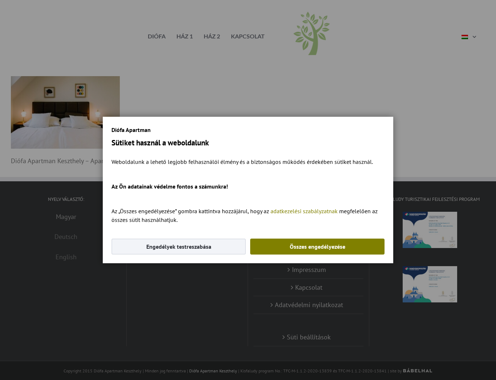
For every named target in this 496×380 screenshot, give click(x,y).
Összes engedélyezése (317, 246)
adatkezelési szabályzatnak (304, 211)
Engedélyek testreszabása (178, 246)
